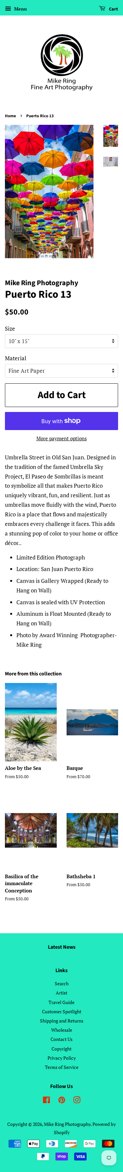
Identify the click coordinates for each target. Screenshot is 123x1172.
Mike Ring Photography (67, 1124)
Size (10, 328)
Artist (61, 993)
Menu (20, 9)
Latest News (61, 947)
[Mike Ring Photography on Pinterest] (61, 1101)
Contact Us (61, 1039)
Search (62, 983)
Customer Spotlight (61, 1011)
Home (10, 116)
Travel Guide (61, 1002)
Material (15, 358)
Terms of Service (61, 1067)
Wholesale (61, 1030)
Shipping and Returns (61, 1021)
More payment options (61, 438)
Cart (113, 9)
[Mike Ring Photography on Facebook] (46, 1101)
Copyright (61, 1049)
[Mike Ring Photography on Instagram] (76, 1101)
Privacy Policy (62, 1058)
